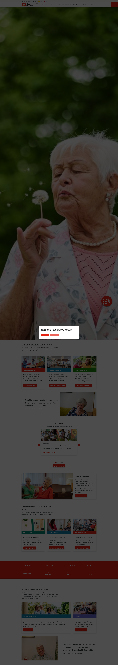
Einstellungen (55, 335)
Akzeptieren (45, 335)
